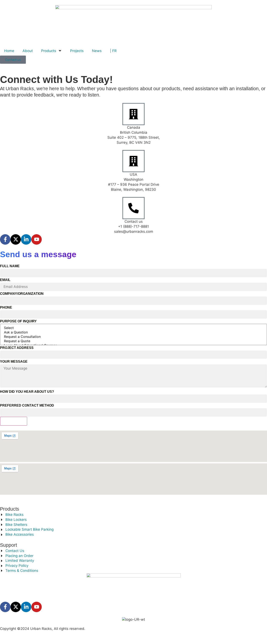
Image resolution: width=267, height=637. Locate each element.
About (28, 51)
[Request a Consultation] (133, 336)
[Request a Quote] (133, 341)
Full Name (10, 266)
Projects (77, 51)
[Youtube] (36, 239)
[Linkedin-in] (26, 239)
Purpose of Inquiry (18, 321)
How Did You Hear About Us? (27, 391)
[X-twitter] (15, 239)
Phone (6, 307)
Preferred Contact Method (27, 405)
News (97, 51)
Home (9, 51)
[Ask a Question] (133, 332)
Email (5, 280)
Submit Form (14, 421)
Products (48, 51)
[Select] (133, 328)
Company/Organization (22, 293)
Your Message (14, 361)
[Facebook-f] (5, 239)
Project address (17, 348)
